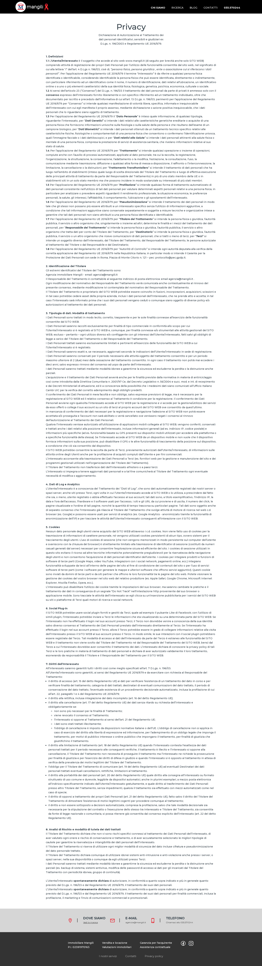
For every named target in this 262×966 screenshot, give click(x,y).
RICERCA (177, 7)
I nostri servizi (108, 956)
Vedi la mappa (90, 922)
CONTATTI (211, 7)
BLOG (193, 7)
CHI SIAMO (158, 7)
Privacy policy (154, 956)
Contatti (130, 956)
